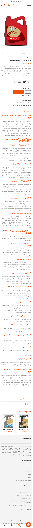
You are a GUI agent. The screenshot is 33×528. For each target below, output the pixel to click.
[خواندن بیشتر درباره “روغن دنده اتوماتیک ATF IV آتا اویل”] (4, 420)
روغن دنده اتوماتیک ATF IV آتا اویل (8, 430)
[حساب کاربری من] (1, 5)
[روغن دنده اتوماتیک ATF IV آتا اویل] (8, 421)
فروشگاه (25, 54)
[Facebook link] (21, 1)
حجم (30, 80)
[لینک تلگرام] (11, 1)
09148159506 (20, 495)
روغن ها (20, 54)
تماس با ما (28, 471)
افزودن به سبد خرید (18, 92)
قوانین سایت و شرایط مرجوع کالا (23, 480)
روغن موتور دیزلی (5, 54)
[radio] (29, 82)
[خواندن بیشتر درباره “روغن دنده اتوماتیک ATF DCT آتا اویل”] (19, 420)
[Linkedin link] (15, 1)
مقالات (29, 474)
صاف (29, 85)
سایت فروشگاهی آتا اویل (23, 377)
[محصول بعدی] (26, 57)
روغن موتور (13, 54)
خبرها (29, 477)
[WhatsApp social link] (13, 1)
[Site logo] (16, 5)
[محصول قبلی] (30, 57)
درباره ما (29, 468)
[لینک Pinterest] (17, 1)
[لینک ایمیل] (19, 1)
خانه (30, 54)
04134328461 (21, 493)
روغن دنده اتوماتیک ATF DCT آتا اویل (23, 430)
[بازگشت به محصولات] (28, 57)
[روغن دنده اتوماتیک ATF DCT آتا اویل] (23, 421)
